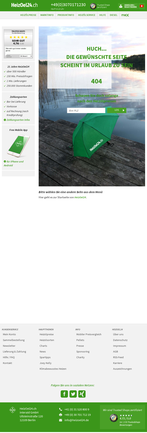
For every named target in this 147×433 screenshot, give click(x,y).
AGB (115, 351)
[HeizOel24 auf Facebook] (64, 393)
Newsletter (9, 345)
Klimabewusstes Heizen (53, 368)
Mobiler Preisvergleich (88, 334)
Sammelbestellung (13, 340)
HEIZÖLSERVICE (86, 15)
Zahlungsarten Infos (18, 120)
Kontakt (7, 363)
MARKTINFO (47, 15)
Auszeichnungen (122, 368)
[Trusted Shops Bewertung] (114, 417)
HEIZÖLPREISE (28, 15)
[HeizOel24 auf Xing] (81, 393)
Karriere (117, 363)
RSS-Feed (118, 357)
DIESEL (114, 15)
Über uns (118, 334)
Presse (80, 345)
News (43, 351)
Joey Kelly (45, 363)
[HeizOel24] (24, 4)
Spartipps (45, 357)
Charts (43, 345)
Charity (80, 357)
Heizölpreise (47, 334)
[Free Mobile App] (18, 146)
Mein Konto (9, 334)
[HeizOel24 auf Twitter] (73, 393)
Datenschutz (120, 340)
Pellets (80, 340)
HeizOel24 (80, 197)
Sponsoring (82, 351)
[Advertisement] (92, 228)
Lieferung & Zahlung (14, 351)
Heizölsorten (47, 340)
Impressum (119, 345)
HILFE (102, 15)
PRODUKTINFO (66, 15)
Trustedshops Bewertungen (130, 423)
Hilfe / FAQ (9, 357)
